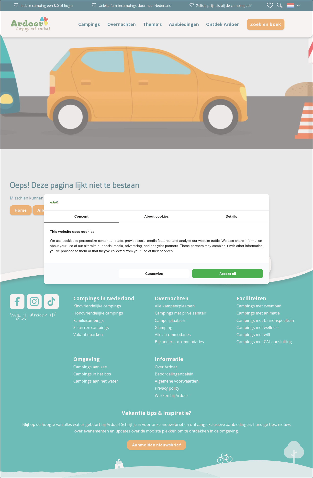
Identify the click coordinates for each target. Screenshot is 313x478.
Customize (154, 274)
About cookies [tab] (156, 216)
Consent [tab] (81, 216)
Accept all (227, 274)
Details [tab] (231, 216)
